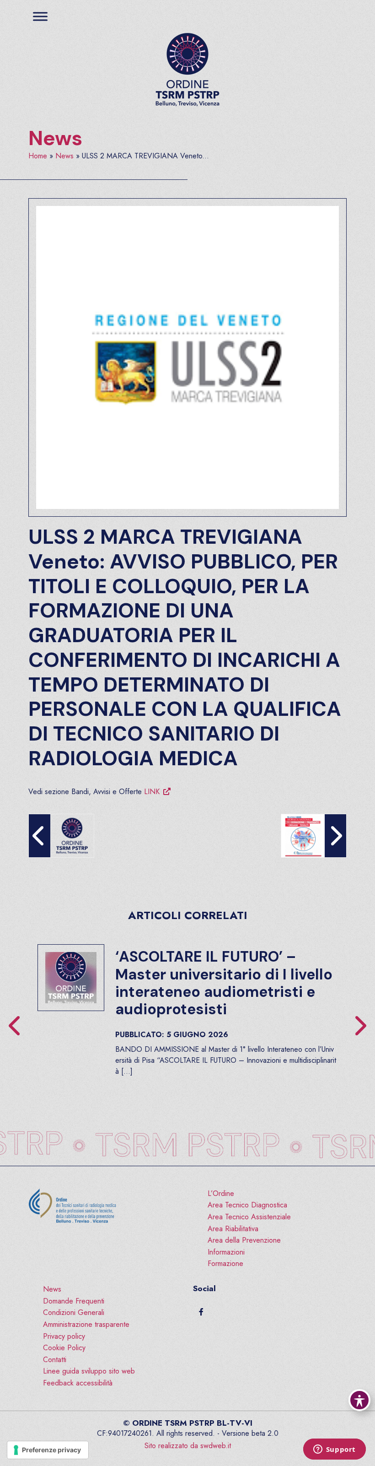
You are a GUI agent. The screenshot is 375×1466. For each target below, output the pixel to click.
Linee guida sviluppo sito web (89, 1371)
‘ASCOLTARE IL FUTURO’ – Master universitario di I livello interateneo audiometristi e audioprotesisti (223, 983)
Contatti (54, 1359)
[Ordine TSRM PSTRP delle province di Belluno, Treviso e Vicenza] (187, 70)
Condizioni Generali (73, 1312)
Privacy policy (64, 1336)
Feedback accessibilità (77, 1383)
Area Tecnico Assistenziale (249, 1217)
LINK (152, 791)
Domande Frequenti (73, 1301)
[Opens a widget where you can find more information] (334, 1450)
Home (37, 156)
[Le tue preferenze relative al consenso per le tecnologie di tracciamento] (47, 1450)
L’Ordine (221, 1193)
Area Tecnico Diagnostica (247, 1205)
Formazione (225, 1263)
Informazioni (226, 1252)
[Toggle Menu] (40, 16)
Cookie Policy (64, 1347)
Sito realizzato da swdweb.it (188, 1445)
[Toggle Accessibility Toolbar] (359, 1400)
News (55, 138)
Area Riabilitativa (233, 1228)
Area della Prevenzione (244, 1240)
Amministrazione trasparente (86, 1324)
